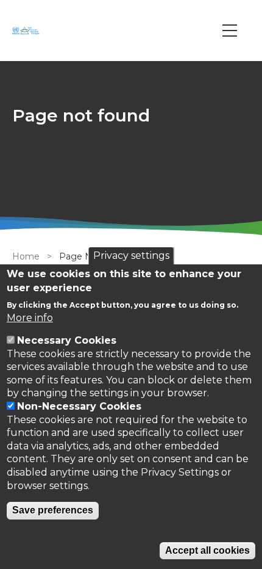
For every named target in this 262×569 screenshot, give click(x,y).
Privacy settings (131, 255)
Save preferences (52, 510)
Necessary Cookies (66, 340)
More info (30, 318)
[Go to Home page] (27, 30)
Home (26, 256)
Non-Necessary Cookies (79, 406)
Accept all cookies (207, 550)
